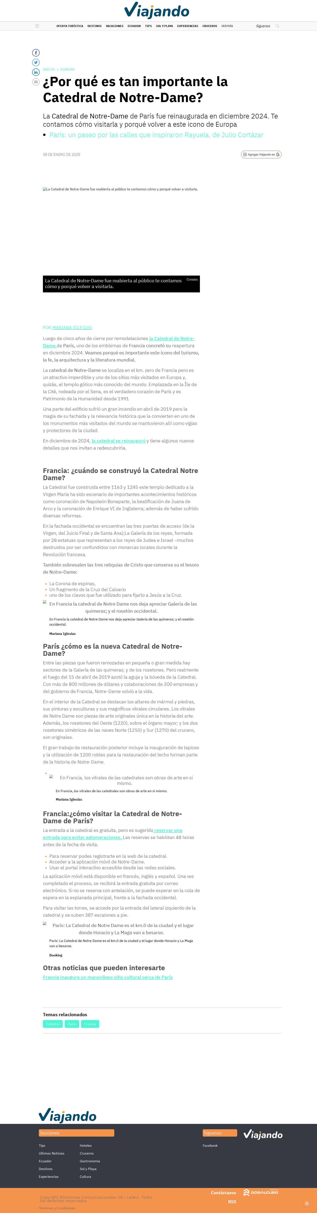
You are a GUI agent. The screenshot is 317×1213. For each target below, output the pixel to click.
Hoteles (86, 1145)
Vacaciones (114, 26)
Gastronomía (90, 1161)
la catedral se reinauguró (119, 440)
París (72, 1024)
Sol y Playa (164, 26)
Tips (148, 26)
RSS (232, 1202)
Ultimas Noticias (51, 1153)
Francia (90, 1024)
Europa (68, 69)
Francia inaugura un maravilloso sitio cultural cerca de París (108, 977)
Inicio (49, 69)
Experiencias (187, 26)
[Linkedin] (36, 72)
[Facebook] (36, 53)
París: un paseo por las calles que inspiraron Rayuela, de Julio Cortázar (156, 134)
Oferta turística (69, 26)
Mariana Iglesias (72, 327)
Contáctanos (223, 1193)
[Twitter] (36, 62)
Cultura (85, 1176)
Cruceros (209, 26)
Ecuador (134, 26)
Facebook (210, 1145)
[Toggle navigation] (36, 26)
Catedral (53, 1024)
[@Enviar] (36, 82)
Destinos (95, 26)
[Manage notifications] (306, 1203)
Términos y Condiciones (57, 1208)
